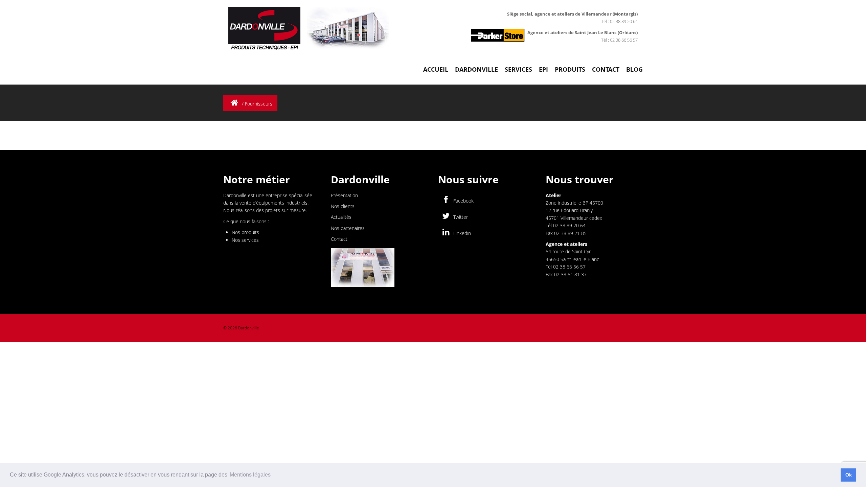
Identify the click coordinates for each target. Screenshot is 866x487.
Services (518, 69)
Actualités (341, 217)
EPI (543, 69)
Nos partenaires (348, 228)
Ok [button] (848, 475)
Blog (634, 69)
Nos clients (343, 206)
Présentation (344, 195)
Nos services (245, 240)
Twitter (460, 217)
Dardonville (476, 69)
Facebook (463, 201)
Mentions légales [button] (250, 475)
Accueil (435, 69)
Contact (605, 69)
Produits (570, 69)
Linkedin (461, 233)
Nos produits (245, 232)
